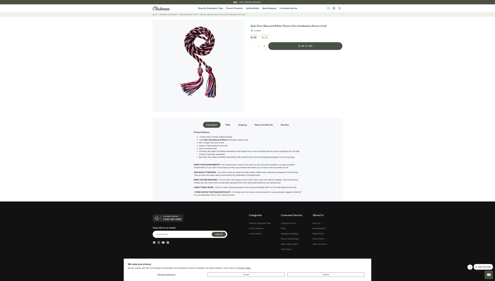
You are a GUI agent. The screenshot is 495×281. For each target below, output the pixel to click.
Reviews (285, 125)
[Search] (328, 8)
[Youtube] (163, 242)
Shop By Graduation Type (260, 223)
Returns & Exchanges (290, 239)
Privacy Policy (318, 239)
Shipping (242, 125)
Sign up (218, 234)
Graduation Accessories (168, 14)
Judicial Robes (255, 233)
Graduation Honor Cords (188, 14)
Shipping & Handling (289, 233)
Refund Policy (318, 233)
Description (211, 125)
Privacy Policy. (245, 268)
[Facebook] (154, 242)
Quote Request (319, 228)
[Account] (334, 8)
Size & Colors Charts (289, 244)
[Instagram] (158, 242)
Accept (246, 274)
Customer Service (288, 223)
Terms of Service (320, 244)
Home (155, 14)
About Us (316, 223)
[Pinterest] (167, 242)
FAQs (227, 125)
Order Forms (286, 249)
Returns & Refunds (264, 125)
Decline (326, 274)
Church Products (256, 228)
